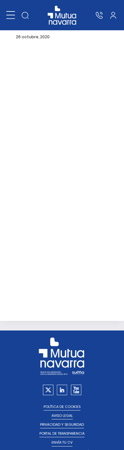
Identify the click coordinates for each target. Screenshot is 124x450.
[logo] (62, 15)
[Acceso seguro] (113, 15)
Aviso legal (62, 416)
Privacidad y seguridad (62, 425)
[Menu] (10, 15)
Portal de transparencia (62, 434)
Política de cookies (62, 407)
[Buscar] (25, 15)
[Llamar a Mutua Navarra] (99, 15)
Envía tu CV (62, 442)
